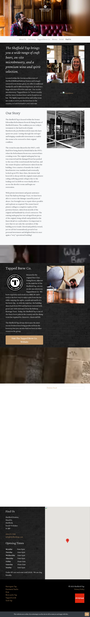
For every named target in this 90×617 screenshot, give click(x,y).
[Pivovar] (79, 598)
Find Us (68, 39)
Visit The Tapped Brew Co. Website (24, 340)
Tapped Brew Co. (43, 39)
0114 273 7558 (10, 534)
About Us (22, 39)
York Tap (9, 600)
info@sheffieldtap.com (14, 537)
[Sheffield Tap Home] (45, 8)
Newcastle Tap (11, 595)
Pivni (7, 592)
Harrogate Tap (11, 586)
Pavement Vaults (12, 589)
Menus (54, 39)
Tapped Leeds (11, 598)
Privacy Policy (79, 589)
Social (61, 39)
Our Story (32, 39)
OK (87, 614)
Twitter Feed (52, 388)
